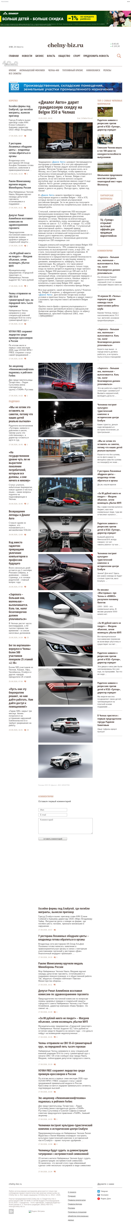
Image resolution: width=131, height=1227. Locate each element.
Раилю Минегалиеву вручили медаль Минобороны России (20, 184)
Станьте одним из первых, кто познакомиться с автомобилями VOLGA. (20, 526)
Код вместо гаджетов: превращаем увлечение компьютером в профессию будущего (18, 552)
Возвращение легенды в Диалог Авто (19, 514)
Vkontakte (104, 1195)
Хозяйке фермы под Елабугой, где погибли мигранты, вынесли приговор (21, 110)
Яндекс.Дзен (106, 1199)
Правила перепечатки (77, 1200)
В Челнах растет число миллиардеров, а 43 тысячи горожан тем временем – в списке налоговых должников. (20, 628)
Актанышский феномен (32, 70)
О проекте (72, 1192)
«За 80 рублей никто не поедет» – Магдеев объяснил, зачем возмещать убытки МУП (20, 259)
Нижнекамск (93, 70)
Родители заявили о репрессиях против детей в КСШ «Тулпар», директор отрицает (109, 124)
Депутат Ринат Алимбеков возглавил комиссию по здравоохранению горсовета (21, 221)
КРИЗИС (12, 70)
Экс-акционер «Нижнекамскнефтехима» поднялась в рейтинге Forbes (23, 370)
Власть (51, 56)
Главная (14, 56)
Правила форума (75, 1204)
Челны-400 (53, 70)
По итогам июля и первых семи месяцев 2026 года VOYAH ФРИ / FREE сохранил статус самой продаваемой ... (20, 350)
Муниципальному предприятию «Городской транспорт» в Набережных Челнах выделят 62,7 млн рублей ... (21, 276)
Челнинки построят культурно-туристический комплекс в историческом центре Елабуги (108, 412)
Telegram (104, 1191)
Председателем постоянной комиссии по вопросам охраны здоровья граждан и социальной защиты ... (20, 237)
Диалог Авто (59, 162)
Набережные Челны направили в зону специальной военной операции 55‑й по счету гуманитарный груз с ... (20, 315)
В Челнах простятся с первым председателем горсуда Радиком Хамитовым (109, 720)
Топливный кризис (72, 70)
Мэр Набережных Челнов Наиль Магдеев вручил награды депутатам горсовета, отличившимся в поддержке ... (21, 198)
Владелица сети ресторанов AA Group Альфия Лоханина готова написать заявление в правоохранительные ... (21, 165)
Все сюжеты (15, 73)
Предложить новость (96, 56)
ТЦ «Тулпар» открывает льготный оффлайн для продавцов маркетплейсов (108, 228)
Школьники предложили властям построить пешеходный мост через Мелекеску (109, 179)
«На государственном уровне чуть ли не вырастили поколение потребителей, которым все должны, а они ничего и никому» (19, 466)
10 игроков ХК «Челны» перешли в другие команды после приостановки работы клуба (109, 302)
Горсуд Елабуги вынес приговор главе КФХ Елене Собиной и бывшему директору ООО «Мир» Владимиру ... (20, 126)
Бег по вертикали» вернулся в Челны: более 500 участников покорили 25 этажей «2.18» (21, 654)
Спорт (76, 56)
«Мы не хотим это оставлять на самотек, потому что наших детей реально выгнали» (21, 414)
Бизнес (39, 56)
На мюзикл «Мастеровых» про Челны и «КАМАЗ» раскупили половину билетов (107, 596)
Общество (64, 56)
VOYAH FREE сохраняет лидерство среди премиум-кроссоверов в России (21, 336)
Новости (27, 56)
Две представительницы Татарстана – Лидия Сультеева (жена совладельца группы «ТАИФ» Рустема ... (21, 386)
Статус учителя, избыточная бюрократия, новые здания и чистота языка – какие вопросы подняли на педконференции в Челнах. (21, 492)
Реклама (71, 1208)
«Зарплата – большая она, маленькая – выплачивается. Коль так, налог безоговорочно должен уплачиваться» (18, 606)
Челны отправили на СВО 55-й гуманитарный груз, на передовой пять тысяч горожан (21, 300)
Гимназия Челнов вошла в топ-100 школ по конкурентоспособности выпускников (109, 152)
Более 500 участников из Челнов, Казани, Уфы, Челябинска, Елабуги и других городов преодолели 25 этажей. (21, 672)
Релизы (107, 70)
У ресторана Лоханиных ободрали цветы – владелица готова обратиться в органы (20, 150)
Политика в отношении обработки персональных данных (78, 1216)
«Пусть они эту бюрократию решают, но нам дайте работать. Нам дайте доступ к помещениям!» (21, 697)
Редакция (72, 1196)
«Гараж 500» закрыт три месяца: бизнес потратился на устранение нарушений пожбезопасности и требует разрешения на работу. (20, 718)
